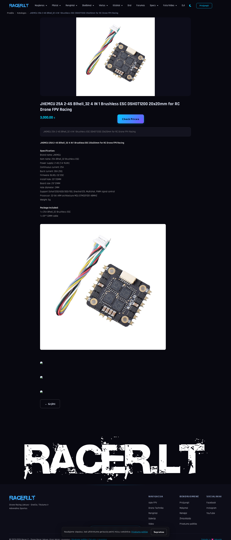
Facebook (211, 502)
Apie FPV (152, 502)
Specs (153, 5)
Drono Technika (155, 508)
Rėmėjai (183, 513)
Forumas (140, 5)
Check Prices (130, 118)
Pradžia (10, 13)
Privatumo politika (188, 523)
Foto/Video (168, 5)
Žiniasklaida (185, 518)
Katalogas (21, 13)
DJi (183, 5)
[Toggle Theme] (190, 5)
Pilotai (55, 5)
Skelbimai (86, 5)
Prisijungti (204, 5)
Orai (129, 5)
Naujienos (39, 5)
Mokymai (184, 508)
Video (151, 523)
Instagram (211, 508)
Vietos (102, 5)
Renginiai (70, 5)
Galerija (152, 518)
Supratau (159, 532)
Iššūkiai (116, 5)
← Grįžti (50, 403)
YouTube (210, 513)
